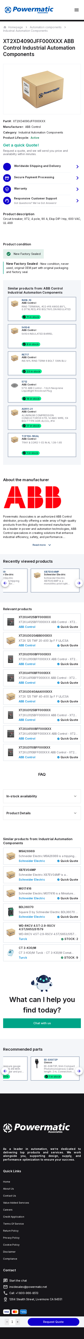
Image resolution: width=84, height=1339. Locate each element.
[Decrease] (7, 1322)
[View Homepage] (29, 10)
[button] (42, 166)
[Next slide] (79, 583)
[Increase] (17, 1322)
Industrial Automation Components (25, 30)
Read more (39, 544)
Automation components (46, 27)
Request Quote (53, 1321)
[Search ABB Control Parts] (32, 508)
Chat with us (42, 1023)
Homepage (15, 27)
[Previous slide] (5, 583)
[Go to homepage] (42, 1128)
